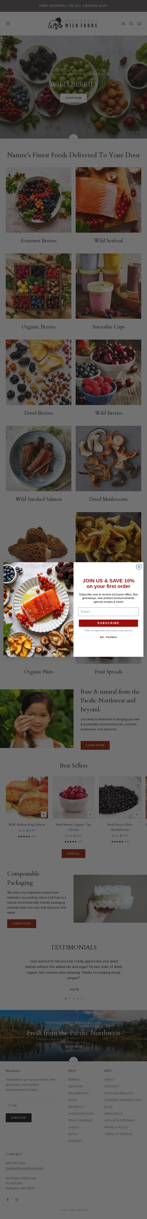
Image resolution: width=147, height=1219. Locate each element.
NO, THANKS (108, 637)
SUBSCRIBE (108, 623)
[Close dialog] (139, 566)
